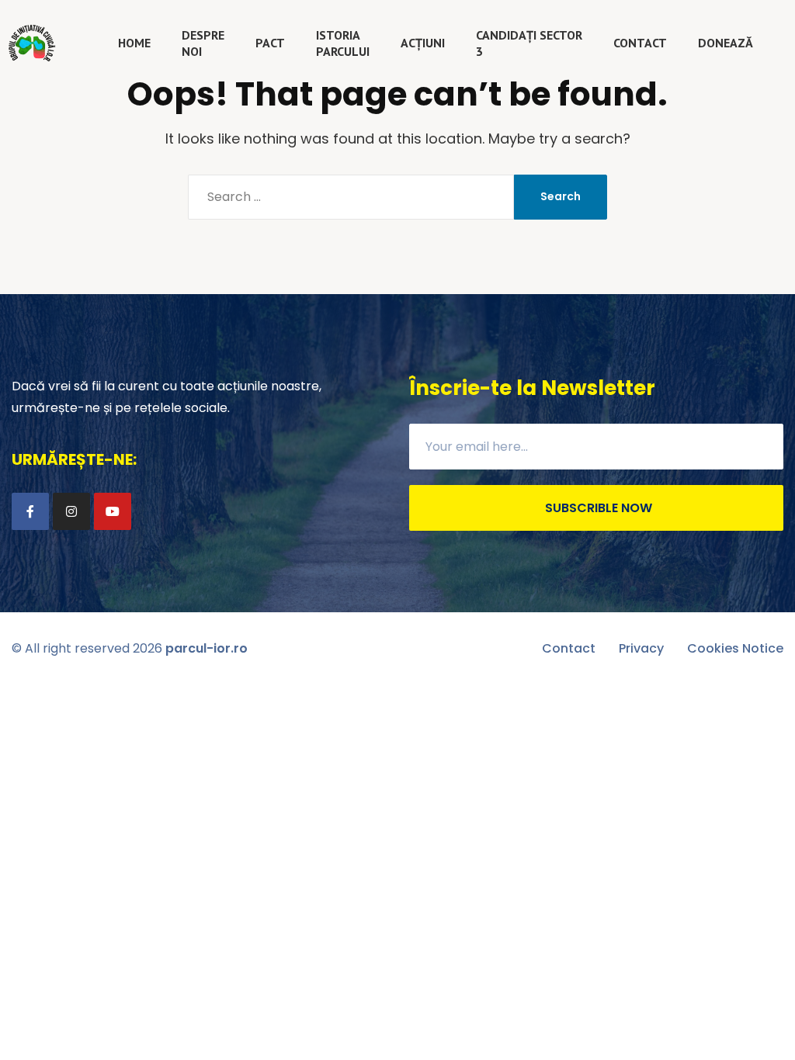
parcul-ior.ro (206, 648)
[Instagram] (71, 511)
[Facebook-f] (30, 511)
